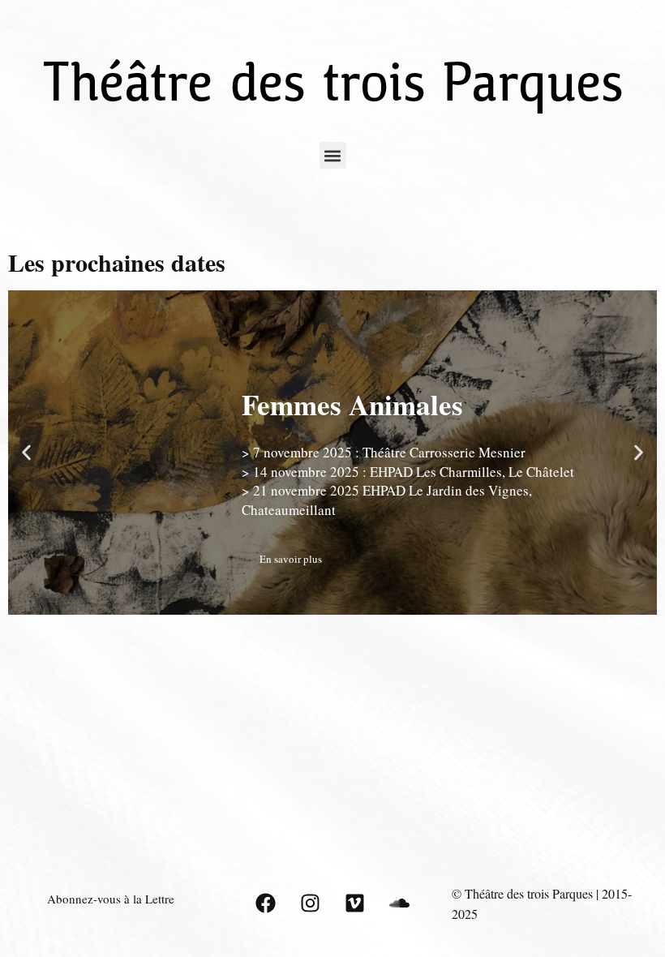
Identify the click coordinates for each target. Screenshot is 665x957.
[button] (333, 155)
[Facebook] (265, 903)
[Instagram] (310, 903)
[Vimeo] (354, 903)
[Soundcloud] (399, 903)
